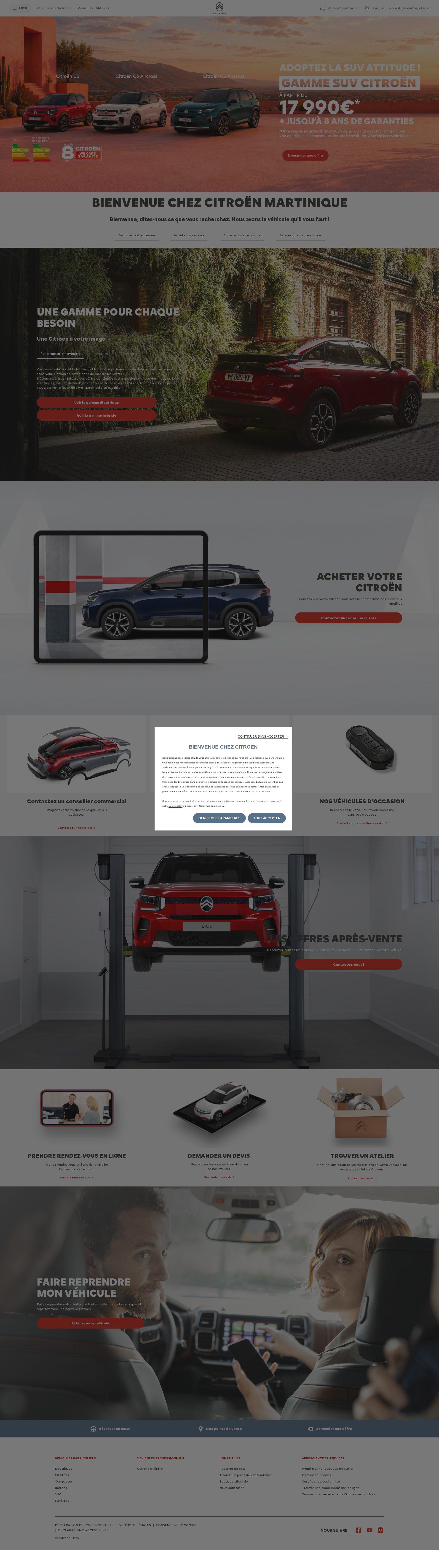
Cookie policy (175, 806)
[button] (263, 736)
